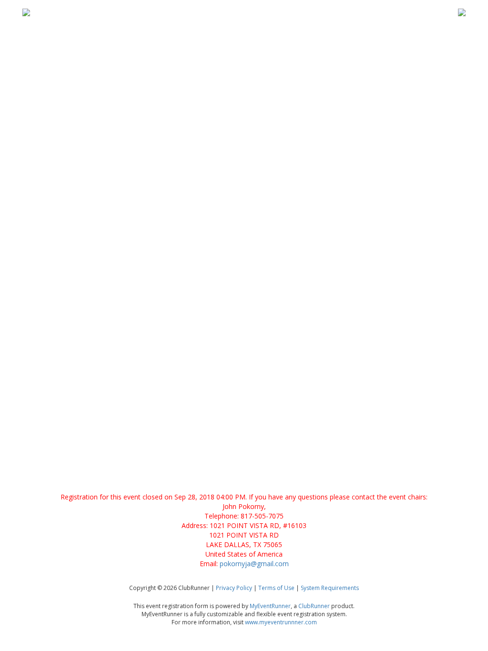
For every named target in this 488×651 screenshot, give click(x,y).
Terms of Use (276, 588)
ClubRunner (314, 606)
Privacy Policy (234, 588)
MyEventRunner (270, 606)
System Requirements (330, 588)
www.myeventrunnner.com (281, 622)
